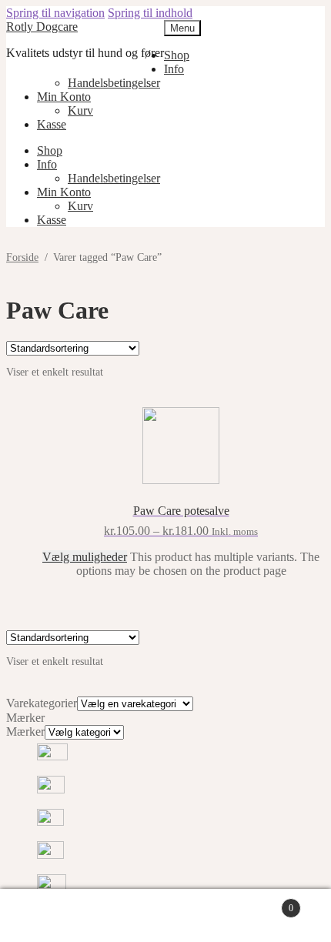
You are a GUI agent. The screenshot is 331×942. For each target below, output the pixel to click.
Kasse (51, 124)
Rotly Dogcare (42, 26)
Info (174, 68)
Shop (176, 55)
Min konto (81, 916)
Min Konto (64, 96)
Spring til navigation (55, 12)
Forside (22, 257)
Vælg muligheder (84, 556)
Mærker (25, 731)
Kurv (80, 110)
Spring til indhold (150, 12)
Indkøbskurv (262, 902)
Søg (181, 916)
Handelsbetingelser (114, 82)
